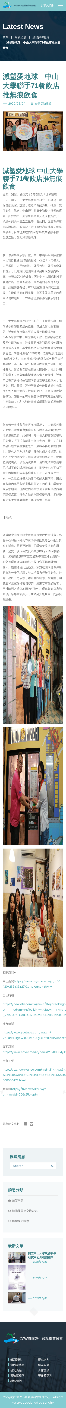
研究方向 (43, 1360)
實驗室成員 (17, 1365)
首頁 (5, 37)
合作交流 (43, 1370)
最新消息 (20, 37)
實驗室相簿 (17, 1375)
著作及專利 (45, 1375)
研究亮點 (16, 1370)
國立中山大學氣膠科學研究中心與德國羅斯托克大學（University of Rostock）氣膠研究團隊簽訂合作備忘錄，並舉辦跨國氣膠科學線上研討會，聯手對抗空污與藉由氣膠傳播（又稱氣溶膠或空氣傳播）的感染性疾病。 (42, 1255)
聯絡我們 (16, 1381)
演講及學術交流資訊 (24, 1211)
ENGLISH (48, 5)
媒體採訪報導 (41, 37)
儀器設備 (43, 1365)
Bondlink (48, 1403)
